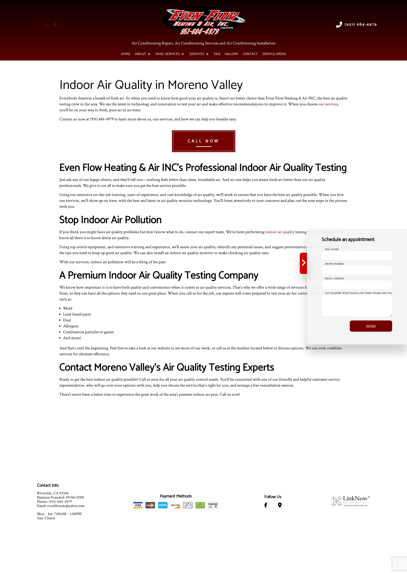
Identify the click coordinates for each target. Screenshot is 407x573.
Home (125, 54)
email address (334, 278)
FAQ (217, 54)
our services (328, 104)
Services (197, 54)
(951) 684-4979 (361, 24)
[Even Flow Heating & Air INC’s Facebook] (46, 24)
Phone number (334, 264)
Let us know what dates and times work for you (358, 293)
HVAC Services (168, 54)
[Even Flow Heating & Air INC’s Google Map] (55, 24)
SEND (371, 326)
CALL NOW (203, 141)
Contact (250, 54)
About (140, 54)
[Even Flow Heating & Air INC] (203, 19)
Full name (332, 249)
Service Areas (274, 54)
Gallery (231, 54)
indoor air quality (279, 232)
